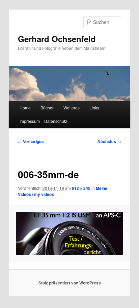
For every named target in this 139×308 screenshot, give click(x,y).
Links (94, 107)
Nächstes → (109, 141)
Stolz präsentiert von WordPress (69, 283)
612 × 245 (81, 188)
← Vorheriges (31, 141)
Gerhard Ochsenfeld (57, 38)
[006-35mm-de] (69, 233)
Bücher (47, 107)
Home (25, 107)
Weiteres (71, 107)
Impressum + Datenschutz (43, 121)
